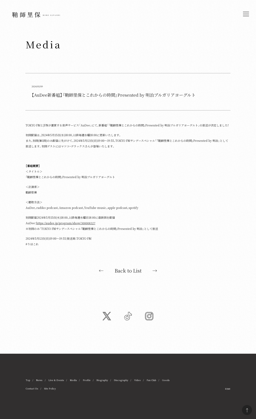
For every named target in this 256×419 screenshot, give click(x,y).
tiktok (128, 316)
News (39, 380)
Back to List (128, 270)
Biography (102, 380)
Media (73, 380)
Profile (87, 380)
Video (137, 380)
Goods (166, 380)
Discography (121, 380)
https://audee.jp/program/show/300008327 (65, 223)
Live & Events (56, 380)
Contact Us (32, 388)
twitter (107, 316)
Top (28, 380)
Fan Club (151, 380)
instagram (149, 316)
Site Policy (50, 388)
